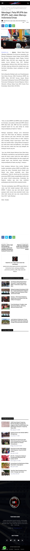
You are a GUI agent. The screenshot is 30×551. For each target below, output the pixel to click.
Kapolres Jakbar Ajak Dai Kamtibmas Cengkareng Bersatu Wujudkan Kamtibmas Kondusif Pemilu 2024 (7, 248)
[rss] (22, 540)
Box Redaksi (11, 549)
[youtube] (18, 540)
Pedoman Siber (16, 549)
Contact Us (22, 549)
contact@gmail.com (17, 528)
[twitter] (10, 540)
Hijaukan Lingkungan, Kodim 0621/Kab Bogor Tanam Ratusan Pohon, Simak (22, 247)
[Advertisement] (15, 103)
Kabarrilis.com (4, 52)
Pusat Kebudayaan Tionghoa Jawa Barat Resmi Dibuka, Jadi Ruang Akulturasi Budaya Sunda (19, 306)
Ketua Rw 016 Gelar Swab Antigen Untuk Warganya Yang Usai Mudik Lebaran (18, 450)
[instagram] (14, 540)
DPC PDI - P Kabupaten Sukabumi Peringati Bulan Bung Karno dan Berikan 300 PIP (18, 457)
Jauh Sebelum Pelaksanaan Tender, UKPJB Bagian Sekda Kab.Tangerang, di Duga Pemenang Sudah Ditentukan (19, 321)
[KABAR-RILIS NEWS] (15, 502)
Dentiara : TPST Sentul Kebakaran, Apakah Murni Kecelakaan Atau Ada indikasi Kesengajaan (19, 298)
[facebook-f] (6, 540)
